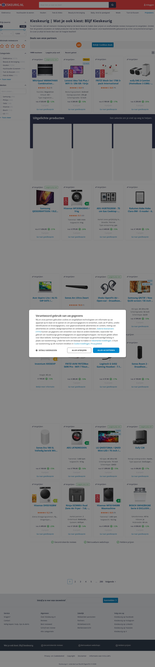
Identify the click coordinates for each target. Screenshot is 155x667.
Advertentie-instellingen (101, 340)
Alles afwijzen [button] (79, 350)
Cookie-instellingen (82, 343)
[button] (46, 350)
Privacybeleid (96, 343)
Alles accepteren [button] (106, 350)
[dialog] (77, 333)
